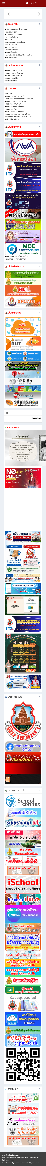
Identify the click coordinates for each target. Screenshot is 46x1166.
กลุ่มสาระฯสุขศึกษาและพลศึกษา (18, 114)
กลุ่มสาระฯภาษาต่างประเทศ (16, 101)
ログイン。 (35, 3)
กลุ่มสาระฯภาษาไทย (13, 104)
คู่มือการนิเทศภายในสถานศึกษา (17, 256)
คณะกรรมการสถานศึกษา (15, 42)
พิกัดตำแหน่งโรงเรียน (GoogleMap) (19, 55)
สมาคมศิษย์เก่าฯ (12, 49)
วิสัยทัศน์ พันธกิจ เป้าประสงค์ (16, 29)
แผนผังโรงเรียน (12, 52)
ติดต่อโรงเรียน (11, 57)
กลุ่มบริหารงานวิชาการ (14, 70)
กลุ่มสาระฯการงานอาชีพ (15, 111)
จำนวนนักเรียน (11, 44)
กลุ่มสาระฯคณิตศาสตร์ (14, 96)
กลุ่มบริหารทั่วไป (12, 78)
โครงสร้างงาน (11, 39)
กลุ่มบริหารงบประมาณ (14, 73)
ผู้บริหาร (9, 93)
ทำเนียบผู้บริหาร (12, 37)
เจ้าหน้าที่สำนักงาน (12, 119)
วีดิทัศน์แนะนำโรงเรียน (14, 34)
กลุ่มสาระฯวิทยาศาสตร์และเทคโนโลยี (19, 98)
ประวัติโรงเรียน (11, 32)
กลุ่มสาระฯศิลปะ (12, 109)
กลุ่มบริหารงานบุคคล (14, 75)
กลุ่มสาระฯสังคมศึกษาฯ (15, 106)
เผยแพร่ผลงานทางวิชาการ (16, 259)
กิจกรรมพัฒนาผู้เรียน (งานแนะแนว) (19, 116)
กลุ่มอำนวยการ (11, 80)
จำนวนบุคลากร (11, 47)
